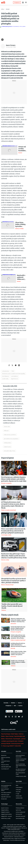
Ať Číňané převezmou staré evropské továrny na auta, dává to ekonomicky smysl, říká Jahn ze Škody (13, 505)
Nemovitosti (9, 738)
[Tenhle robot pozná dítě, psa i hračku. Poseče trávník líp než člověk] (14, 595)
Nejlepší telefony (5, 810)
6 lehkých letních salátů (21, 776)
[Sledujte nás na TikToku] (22, 716)
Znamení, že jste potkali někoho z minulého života (21, 760)
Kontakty (6, 702)
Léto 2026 (18, 751)
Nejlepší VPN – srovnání (6, 816)
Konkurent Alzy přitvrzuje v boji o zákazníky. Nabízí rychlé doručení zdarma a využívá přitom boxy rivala (14, 556)
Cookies (23, 835)
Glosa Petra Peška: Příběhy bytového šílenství (20, 224)
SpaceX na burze (5, 808)
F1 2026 (17, 793)
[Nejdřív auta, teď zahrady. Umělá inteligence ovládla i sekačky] (6, 663)
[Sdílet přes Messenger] (15, 365)
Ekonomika (19, 804)
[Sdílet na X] (12, 365)
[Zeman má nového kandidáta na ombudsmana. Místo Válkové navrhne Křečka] (9, 150)
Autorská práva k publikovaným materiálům (13, 831)
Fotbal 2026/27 (19, 787)
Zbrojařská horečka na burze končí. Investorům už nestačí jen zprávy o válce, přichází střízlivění (13, 580)
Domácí (7, 9)
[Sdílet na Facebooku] (9, 365)
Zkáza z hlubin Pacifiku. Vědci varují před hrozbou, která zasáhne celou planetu (18, 653)
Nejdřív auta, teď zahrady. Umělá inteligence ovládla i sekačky (18, 662)
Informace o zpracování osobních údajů (11, 835)
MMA (17, 785)
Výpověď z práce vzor (6, 796)
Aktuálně (3, 751)
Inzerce (20, 702)
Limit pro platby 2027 (20, 812)
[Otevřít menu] (25, 2)
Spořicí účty (18, 810)
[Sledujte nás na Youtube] (19, 716)
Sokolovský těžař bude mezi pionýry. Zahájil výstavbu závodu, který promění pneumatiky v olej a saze (18, 628)
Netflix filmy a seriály (5, 818)
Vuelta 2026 (18, 746)
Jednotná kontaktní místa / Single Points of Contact (13, 838)
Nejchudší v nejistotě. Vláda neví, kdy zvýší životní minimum (21, 277)
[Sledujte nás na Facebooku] (12, 716)
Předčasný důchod (20, 808)
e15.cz (2, 9)
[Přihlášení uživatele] (22, 2)
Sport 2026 (19, 781)
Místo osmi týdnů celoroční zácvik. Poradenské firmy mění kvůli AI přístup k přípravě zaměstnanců (13, 531)
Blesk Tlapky (14, 734)
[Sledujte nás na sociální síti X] (9, 716)
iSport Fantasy (9, 736)
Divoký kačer (4, 799)
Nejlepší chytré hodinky (6, 814)
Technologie (4, 804)
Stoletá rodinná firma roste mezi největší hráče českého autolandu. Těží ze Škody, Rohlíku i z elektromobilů (18, 636)
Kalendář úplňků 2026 (6, 766)
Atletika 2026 (19, 796)
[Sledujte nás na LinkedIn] (6, 716)
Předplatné (8, 705)
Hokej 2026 (18, 789)
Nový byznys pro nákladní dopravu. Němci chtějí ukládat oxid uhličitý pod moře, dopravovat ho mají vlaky (13, 479)
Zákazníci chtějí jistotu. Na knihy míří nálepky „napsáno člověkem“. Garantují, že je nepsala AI (18, 620)
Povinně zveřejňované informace (17, 840)
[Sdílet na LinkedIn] (19, 365)
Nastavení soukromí (8, 836)
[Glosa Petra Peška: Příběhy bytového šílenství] (7, 225)
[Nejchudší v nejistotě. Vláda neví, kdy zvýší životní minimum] (8, 278)
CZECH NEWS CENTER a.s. (19, 824)
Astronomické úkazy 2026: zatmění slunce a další (21, 765)
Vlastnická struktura (18, 836)
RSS (15, 705)
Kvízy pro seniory (5, 764)
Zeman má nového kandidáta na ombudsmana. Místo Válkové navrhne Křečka (22, 149)
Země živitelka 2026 (20, 818)
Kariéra (20, 705)
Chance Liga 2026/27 (8, 746)
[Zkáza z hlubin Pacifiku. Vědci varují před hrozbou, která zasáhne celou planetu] (5, 654)
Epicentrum (3, 755)
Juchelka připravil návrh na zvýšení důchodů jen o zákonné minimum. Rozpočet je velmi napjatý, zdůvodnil (18, 645)
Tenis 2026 (18, 791)
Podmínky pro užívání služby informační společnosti (13, 833)
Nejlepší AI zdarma (5, 812)
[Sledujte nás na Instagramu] (15, 716)
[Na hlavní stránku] (3, 2)
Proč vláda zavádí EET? (6, 792)
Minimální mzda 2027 (20, 816)
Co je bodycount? (5, 768)
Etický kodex (6, 840)
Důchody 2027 (19, 814)
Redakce (13, 702)
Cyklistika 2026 (19, 798)
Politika (3, 781)
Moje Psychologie (5, 734)
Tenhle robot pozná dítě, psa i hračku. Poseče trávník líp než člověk (12, 606)
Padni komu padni (5, 794)
